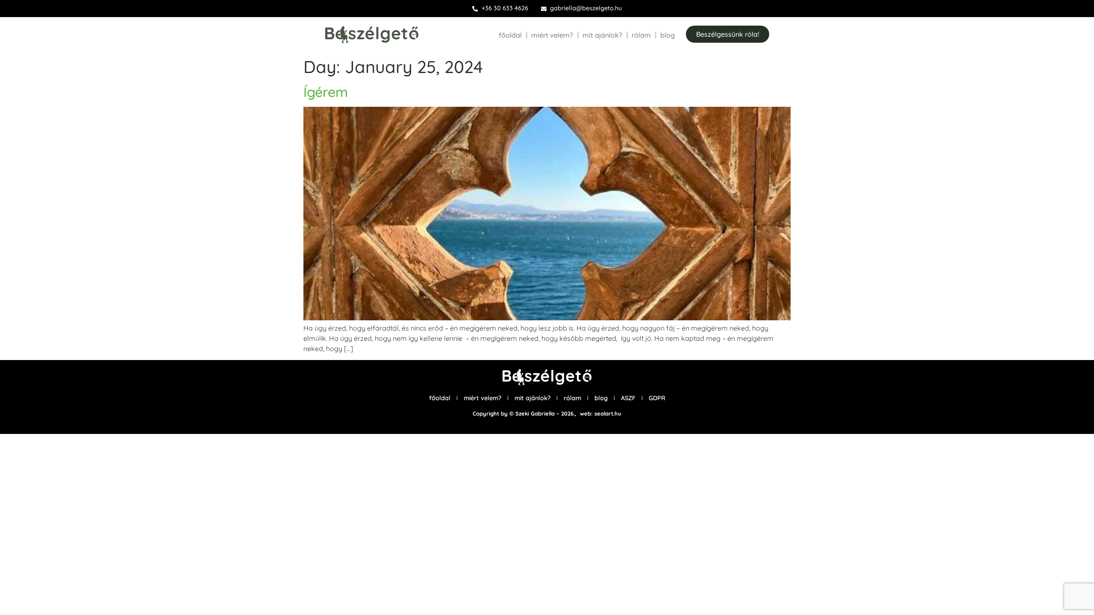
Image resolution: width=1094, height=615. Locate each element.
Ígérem (325, 91)
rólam (641, 35)
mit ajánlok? (602, 35)
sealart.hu (607, 413)
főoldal (510, 35)
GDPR (657, 398)
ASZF (628, 398)
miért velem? (552, 35)
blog (667, 35)
